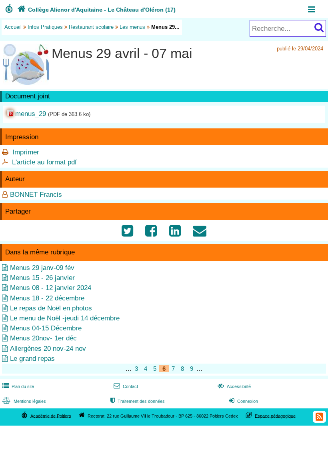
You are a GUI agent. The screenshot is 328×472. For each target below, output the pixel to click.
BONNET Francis (36, 194)
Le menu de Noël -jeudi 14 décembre (65, 318)
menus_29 (30, 114)
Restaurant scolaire (91, 27)
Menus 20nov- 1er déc (43, 338)
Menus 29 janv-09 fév (42, 268)
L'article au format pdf (44, 162)
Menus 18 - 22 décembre (47, 298)
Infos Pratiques (45, 27)
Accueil (13, 27)
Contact (126, 386)
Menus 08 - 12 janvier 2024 (50, 288)
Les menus (132, 27)
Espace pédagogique (275, 415)
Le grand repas (32, 358)
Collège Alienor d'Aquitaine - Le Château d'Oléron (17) (96, 9)
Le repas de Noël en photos (51, 308)
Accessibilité (234, 386)
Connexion (243, 401)
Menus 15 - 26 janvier (42, 278)
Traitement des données (137, 401)
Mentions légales (24, 401)
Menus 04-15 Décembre (46, 328)
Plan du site (18, 386)
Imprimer (25, 152)
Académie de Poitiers (50, 415)
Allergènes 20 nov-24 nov (48, 348)
